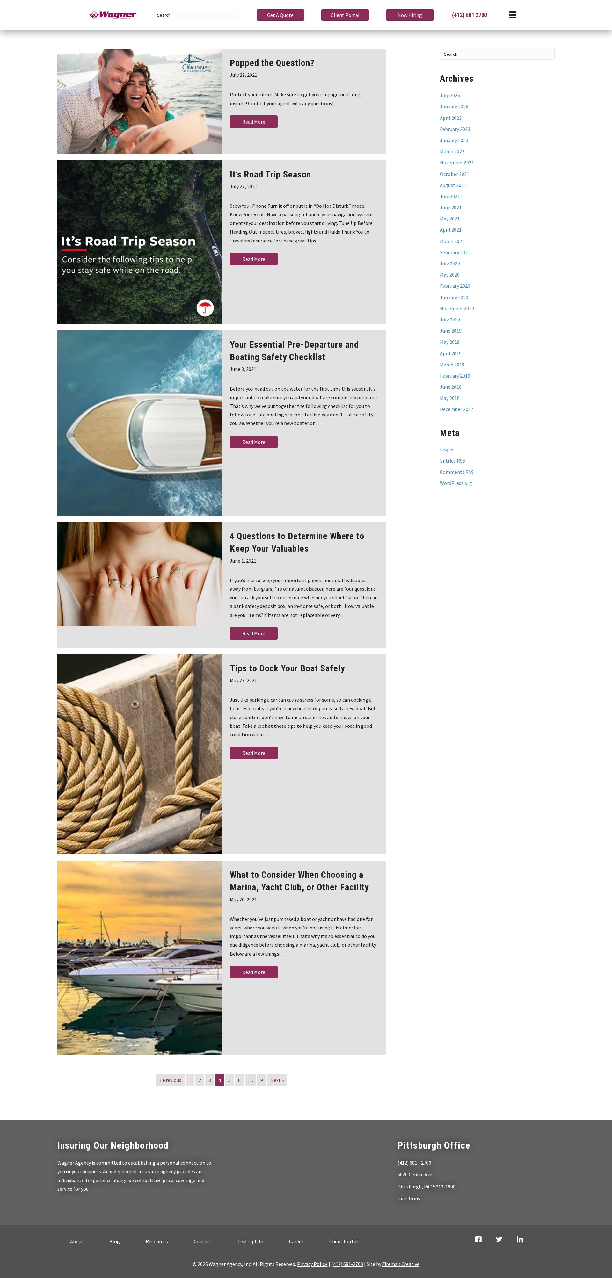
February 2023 (455, 129)
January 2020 (454, 297)
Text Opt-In (250, 1241)
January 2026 (454, 106)
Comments (457, 472)
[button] (280, 15)
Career (296, 1241)
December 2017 (456, 409)
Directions (408, 1198)
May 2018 (450, 398)
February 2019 (455, 375)
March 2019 (452, 364)
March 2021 (452, 241)
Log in (446, 449)
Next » (277, 1080)
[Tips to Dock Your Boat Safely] (139, 754)
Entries (452, 461)
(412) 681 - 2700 (414, 1162)
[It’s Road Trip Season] (139, 242)
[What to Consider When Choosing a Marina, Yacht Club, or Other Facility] (139, 958)
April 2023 (451, 118)
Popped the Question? (272, 63)
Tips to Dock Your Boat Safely (287, 668)
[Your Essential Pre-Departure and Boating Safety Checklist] (139, 423)
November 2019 (457, 308)
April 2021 (451, 230)
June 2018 (451, 387)
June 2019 (451, 331)
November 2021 (457, 162)
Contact (203, 1241)
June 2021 (451, 207)
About (77, 1241)
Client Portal (343, 1241)
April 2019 (451, 353)
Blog (114, 1241)
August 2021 (453, 185)
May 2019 (450, 342)
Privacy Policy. (312, 1264)
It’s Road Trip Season (270, 174)
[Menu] (513, 14)
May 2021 (450, 218)
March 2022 (452, 151)
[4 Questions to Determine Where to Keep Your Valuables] (139, 574)
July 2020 (450, 263)
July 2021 (450, 196)
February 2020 (455, 286)
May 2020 (450, 274)
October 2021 (454, 174)
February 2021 (455, 252)
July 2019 (450, 319)
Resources (157, 1241)
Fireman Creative (400, 1264)
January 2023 (454, 140)
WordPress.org (456, 483)
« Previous (170, 1080)
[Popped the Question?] (139, 101)
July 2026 (450, 95)
